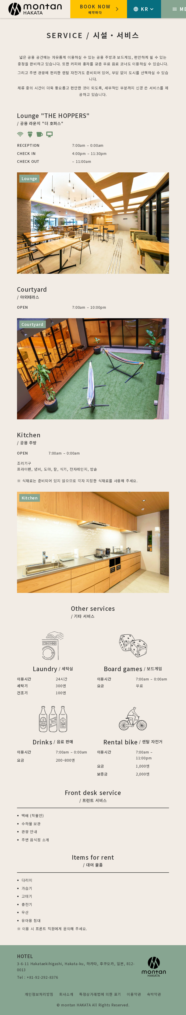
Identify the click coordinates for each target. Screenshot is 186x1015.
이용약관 (134, 994)
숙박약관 (154, 994)
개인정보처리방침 (39, 994)
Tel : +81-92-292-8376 (37, 977)
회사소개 (66, 994)
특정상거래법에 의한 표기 (100, 994)
